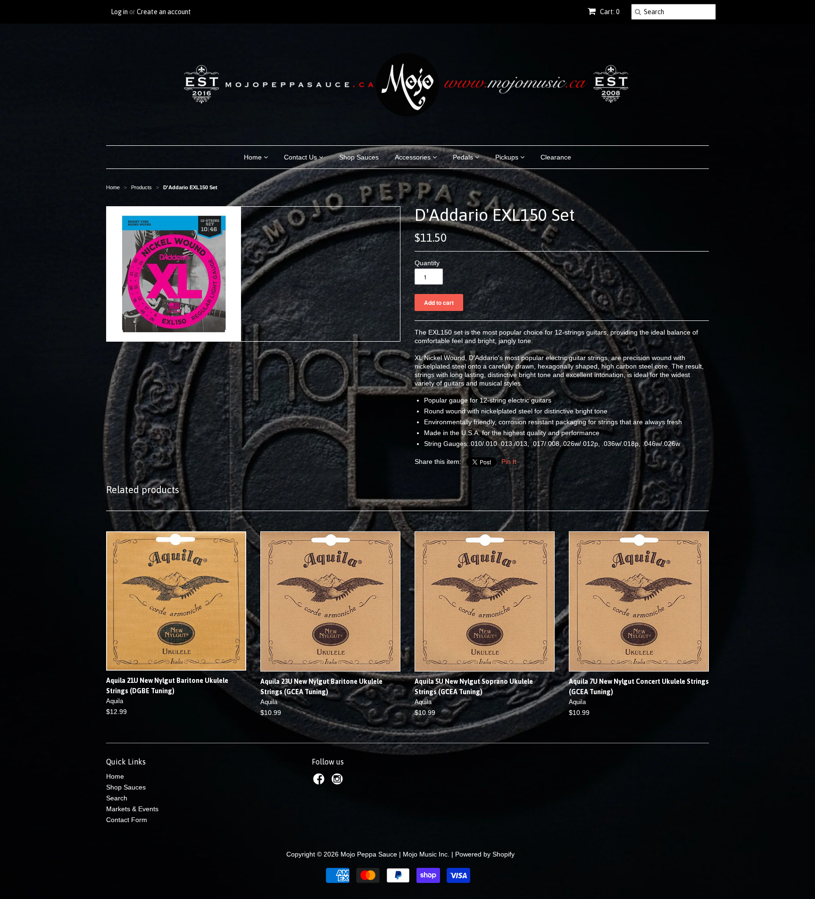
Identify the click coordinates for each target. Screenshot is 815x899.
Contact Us (301, 157)
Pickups (507, 157)
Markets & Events (132, 809)
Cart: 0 (609, 12)
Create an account (164, 12)
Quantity (427, 263)
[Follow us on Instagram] (339, 781)
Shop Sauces (359, 157)
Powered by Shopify (485, 854)
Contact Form (126, 819)
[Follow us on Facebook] (320, 781)
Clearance (556, 157)
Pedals (464, 157)
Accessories (413, 157)
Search (116, 798)
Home (254, 157)
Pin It (508, 461)
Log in (119, 12)
